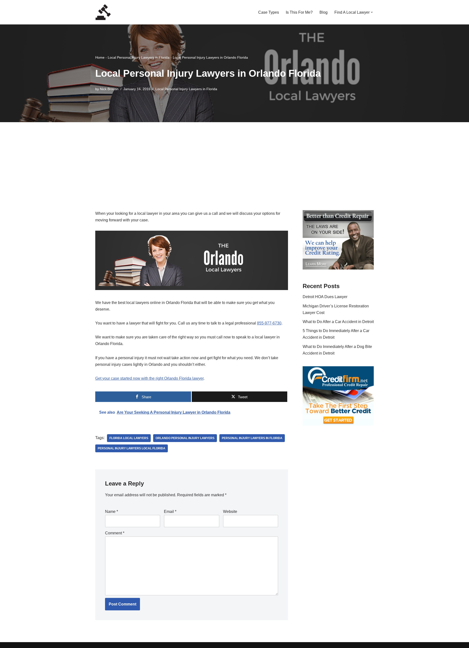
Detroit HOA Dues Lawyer (325, 297)
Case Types (268, 12)
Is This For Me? (299, 12)
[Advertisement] (234, 159)
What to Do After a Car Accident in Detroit (338, 322)
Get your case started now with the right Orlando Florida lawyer (149, 378)
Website (230, 511)
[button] (372, 12)
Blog (324, 12)
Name (111, 511)
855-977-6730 (269, 323)
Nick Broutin (109, 89)
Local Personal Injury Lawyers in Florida (139, 57)
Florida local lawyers (128, 438)
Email (170, 511)
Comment (114, 533)
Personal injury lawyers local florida (131, 448)
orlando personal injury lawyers (185, 438)
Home (100, 57)
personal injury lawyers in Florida (252, 438)
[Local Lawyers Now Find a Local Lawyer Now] (103, 12)
